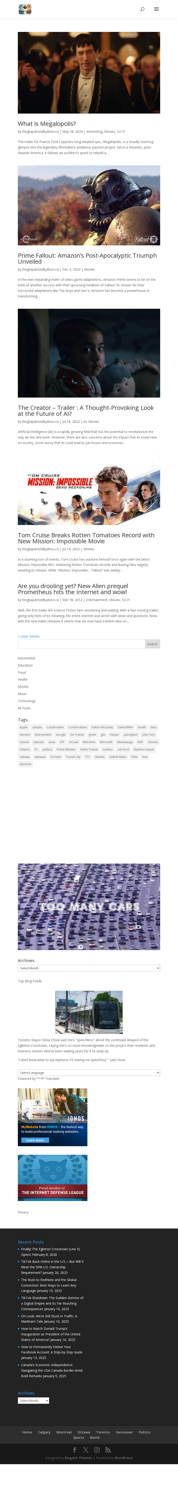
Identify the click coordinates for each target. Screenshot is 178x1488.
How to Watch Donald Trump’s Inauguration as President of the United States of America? (50, 1334)
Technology (26, 701)
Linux (51, 742)
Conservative (55, 727)
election (25, 735)
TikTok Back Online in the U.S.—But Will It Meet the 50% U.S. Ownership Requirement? (52, 1267)
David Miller (125, 727)
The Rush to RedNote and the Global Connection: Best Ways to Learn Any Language (48, 1285)
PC (36, 749)
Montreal (64, 1432)
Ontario (25, 749)
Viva (144, 757)
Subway (25, 757)
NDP (140, 742)
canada (37, 727)
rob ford (123, 749)
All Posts (24, 708)
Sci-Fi (121, 131)
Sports (78, 1437)
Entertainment (96, 600)
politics (47, 749)
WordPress (124, 1458)
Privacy (23, 1212)
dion (153, 727)
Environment (43, 735)
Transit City (73, 757)
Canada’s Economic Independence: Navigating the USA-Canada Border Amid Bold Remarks (52, 1370)
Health (23, 679)
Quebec (107, 749)
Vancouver (124, 1432)
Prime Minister (66, 749)
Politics (144, 1432)
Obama (153, 742)
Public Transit (89, 749)
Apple (24, 727)
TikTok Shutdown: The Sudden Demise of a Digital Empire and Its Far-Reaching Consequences (52, 1303)
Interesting (94, 131)
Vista (134, 757)
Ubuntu (100, 757)
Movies (109, 131)
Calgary (44, 1432)
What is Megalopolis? (47, 123)
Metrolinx (89, 742)
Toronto (55, 757)
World (94, 1437)
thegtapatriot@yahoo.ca (40, 131)
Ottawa (84, 1432)
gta (103, 735)
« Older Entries (29, 636)
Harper (114, 735)
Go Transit (77, 735)
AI (84, 421)
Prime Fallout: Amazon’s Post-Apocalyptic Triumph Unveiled (87, 258)
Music (22, 694)
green (92, 735)
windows (25, 764)
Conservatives (77, 727)
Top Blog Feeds (30, 981)
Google (61, 735)
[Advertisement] (89, 818)
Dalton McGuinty (102, 727)
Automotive (26, 658)
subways (40, 757)
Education (25, 665)
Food (22, 672)
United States (118, 757)
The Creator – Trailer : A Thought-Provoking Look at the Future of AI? (86, 410)
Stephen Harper (144, 749)
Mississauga (125, 742)
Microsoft (106, 742)
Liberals (38, 742)
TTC (87, 757)
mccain (73, 742)
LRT (62, 742)
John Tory (148, 735)
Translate (52, 1078)
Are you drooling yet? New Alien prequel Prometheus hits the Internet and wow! (73, 589)
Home (27, 1432)
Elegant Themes (78, 1458)
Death (142, 727)
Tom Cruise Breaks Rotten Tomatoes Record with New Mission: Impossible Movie (86, 538)
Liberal (24, 742)
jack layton (131, 735)
